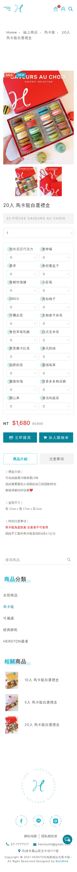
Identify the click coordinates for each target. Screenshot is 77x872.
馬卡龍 (49, 32)
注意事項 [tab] (56, 459)
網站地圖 (30, 836)
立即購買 (23, 437)
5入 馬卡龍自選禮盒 (41, 702)
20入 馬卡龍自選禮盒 (42, 724)
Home (11, 32)
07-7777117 (20, 844)
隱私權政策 (49, 836)
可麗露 (8, 618)
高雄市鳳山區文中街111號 (40, 851)
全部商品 (10, 595)
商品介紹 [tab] (20, 459)
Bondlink (62, 861)
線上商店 (30, 32)
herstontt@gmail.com (54, 844)
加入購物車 (59, 437)
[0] (55, 8)
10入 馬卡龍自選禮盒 (42, 680)
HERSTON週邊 (15, 641)
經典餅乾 (10, 630)
